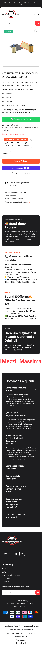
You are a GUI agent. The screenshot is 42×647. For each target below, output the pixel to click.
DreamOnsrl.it (21, 643)
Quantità (5, 153)
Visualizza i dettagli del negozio (16, 202)
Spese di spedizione (21, 128)
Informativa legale (21, 637)
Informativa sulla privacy (31, 626)
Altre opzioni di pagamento (21, 173)
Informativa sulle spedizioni (17, 633)
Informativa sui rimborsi (11, 626)
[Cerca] (37, 23)
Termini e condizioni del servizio (21, 630)
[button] (38, 14)
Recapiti (32, 633)
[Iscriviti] (37, 592)
